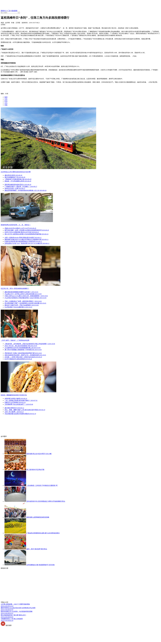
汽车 (5, 99)
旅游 (5, 97)
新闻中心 (4, 10)
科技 (5, 101)
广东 (9, 10)
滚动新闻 (14, 10)
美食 (5, 105)
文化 (5, 103)
